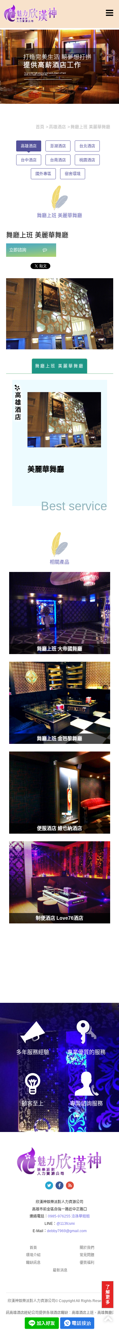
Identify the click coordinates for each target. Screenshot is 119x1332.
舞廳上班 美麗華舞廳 (59, 365)
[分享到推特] (49, 1185)
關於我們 (87, 1248)
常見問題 (87, 1255)
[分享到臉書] (59, 1185)
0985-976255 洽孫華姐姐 (69, 1216)
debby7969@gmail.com (67, 1231)
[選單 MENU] (109, 13)
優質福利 (87, 1263)
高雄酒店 (29, 146)
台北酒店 (87, 146)
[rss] (70, 1185)
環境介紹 (33, 1255)
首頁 (33, 1248)
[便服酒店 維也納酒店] (59, 793)
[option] (59, 314)
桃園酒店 (87, 160)
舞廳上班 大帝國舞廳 (59, 648)
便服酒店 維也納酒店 (59, 828)
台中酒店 (29, 160)
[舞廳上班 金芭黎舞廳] (59, 703)
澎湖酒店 (58, 146)
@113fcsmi (65, 1223)
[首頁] (30, 12)
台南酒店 (58, 160)
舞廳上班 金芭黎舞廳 (59, 738)
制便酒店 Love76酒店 (59, 918)
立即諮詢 (18, 249)
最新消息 (60, 1270)
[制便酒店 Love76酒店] (59, 882)
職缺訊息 (33, 1263)
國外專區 (43, 173)
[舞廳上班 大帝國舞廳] (59, 613)
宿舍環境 (73, 173)
